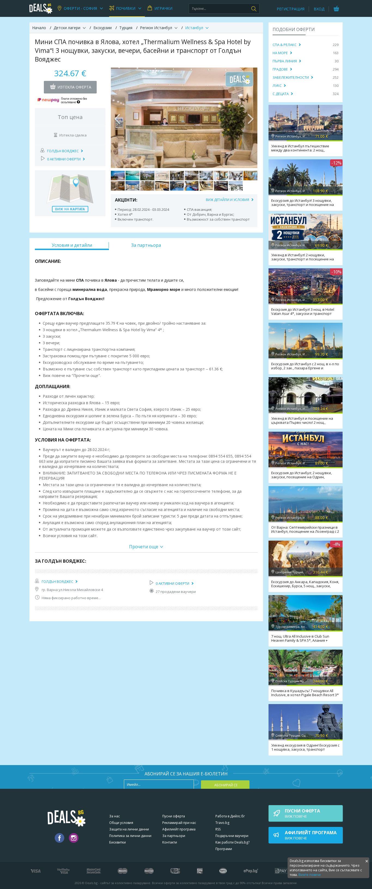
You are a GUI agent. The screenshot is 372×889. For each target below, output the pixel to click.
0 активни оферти (64, 159)
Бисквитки (117, 842)
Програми (223, 849)
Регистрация (290, 8)
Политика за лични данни (130, 835)
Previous (117, 117)
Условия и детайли (72, 245)
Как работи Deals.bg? (232, 842)
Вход (319, 8)
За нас (114, 816)
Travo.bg (222, 822)
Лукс (277, 85)
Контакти (169, 842)
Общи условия (121, 822)
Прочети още (143, 547)
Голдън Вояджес (63, 150)
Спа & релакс (285, 44)
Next (250, 117)
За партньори (173, 835)
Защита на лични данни (129, 829)
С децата (281, 93)
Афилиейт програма (179, 829)
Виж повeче (302, 813)
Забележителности (291, 77)
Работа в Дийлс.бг (230, 816)
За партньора (146, 245)
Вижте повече (309, 874)
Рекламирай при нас (179, 822)
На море (280, 52)
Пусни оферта (173, 816)
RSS (218, 829)
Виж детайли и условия (227, 199)
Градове (280, 69)
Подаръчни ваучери (231, 835)
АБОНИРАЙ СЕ (225, 785)
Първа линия (285, 61)
